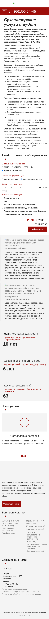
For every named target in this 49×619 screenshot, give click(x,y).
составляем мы (10, 179)
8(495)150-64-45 (22, 11)
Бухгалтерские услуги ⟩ (11, 521)
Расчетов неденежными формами (19, 205)
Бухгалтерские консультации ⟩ (8, 529)
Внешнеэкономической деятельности (20, 208)
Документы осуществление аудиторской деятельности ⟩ (33, 536)
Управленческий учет (15, 248)
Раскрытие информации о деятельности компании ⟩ (37, 546)
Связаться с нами (11, 504)
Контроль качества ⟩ (35, 551)
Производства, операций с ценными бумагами (24, 211)
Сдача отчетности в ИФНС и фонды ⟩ (10, 525)
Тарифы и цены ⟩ (9, 533)
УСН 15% (29, 167)
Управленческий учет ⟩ (35, 521)
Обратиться (37, 229)
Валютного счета (11, 198)
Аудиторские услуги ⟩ (35, 529)
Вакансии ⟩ (31, 542)
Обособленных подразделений (17, 214)
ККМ (5, 201)
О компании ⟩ (31, 524)
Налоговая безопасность (17, 299)
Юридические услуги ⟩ (35, 526)
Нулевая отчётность (12, 170)
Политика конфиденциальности (15, 589)
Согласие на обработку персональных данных (21, 594)
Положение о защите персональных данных (20, 592)
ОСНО (6, 167)
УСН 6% (17, 167)
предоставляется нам (32, 179)
